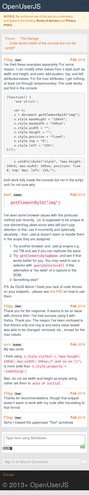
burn (7, 344)
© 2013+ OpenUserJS (35, 484)
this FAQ (56, 291)
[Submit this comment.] (82, 447)
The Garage (29, 38)
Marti (7, 194)
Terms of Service (47, 21)
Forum (10, 38)
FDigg (8, 59)
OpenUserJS (21, 6)
